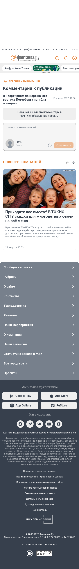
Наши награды (39, 510)
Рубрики (10, 277)
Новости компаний (22, 162)
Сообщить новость (18, 267)
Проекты (10, 373)
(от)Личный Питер (36, 49)
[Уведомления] (65, 58)
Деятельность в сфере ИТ (39, 499)
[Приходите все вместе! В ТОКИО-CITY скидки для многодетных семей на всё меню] (39, 188)
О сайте (9, 286)
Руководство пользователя (39, 504)
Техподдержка (15, 306)
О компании (13, 334)
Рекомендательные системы (40, 493)
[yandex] (58, 424)
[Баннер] (46, 68)
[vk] (39, 424)
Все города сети (16, 363)
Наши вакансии (15, 344)
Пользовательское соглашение (39, 471)
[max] (20, 424)
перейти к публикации (24, 81)
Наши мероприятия (18, 325)
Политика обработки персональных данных (39, 476)
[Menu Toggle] (4, 58)
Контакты (11, 296)
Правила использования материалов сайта (39, 482)
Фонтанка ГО (60, 49)
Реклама (10, 315)
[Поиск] (57, 58)
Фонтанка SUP (11, 49)
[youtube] (49, 424)
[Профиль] (74, 58)
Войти (19, 145)
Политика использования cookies (39, 488)
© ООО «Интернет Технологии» (39, 544)
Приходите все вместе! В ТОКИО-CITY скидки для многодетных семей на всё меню (39, 216)
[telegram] (30, 424)
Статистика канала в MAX (23, 354)
